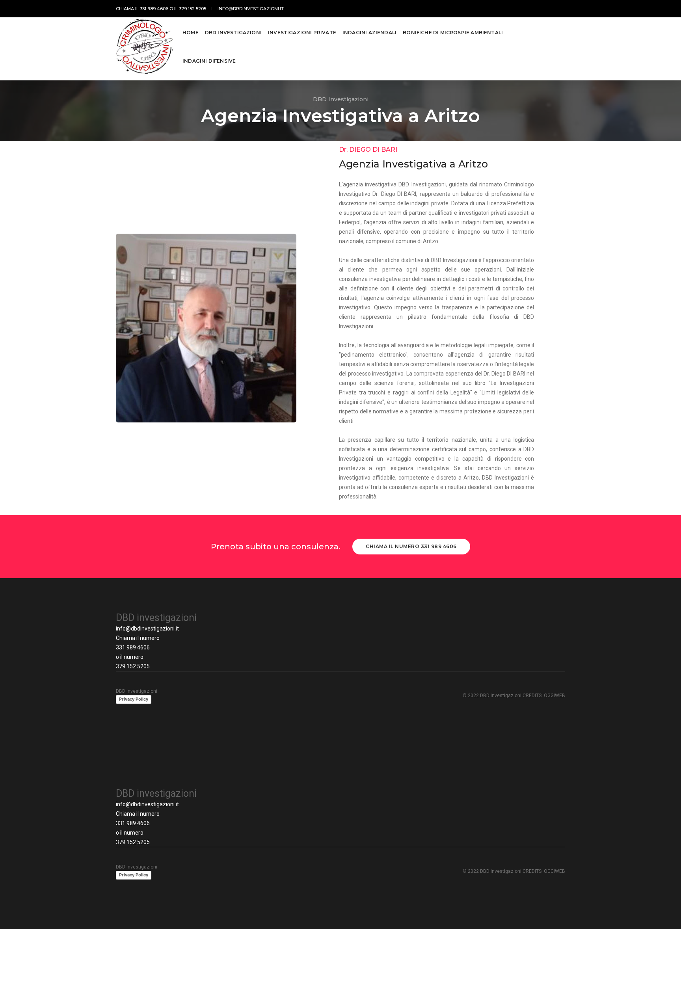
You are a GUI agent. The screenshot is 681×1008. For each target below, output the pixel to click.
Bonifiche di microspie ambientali (453, 32)
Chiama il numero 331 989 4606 (411, 546)
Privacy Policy (133, 699)
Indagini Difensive (209, 61)
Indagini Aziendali (369, 32)
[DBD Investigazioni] (144, 46)
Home (190, 32)
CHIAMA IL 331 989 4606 (142, 8)
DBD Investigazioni (233, 32)
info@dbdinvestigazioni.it (147, 628)
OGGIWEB (554, 695)
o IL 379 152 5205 (187, 8)
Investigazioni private (302, 32)
